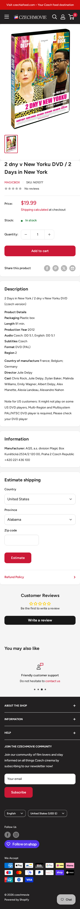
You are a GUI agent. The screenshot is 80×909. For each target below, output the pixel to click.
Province (10, 510)
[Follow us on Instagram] (16, 835)
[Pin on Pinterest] (55, 268)
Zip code (10, 530)
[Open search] (54, 16)
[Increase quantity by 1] (49, 234)
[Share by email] (72, 268)
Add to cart (40, 251)
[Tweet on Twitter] (64, 268)
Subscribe (18, 792)
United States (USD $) (43, 813)
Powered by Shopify (16, 899)
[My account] (63, 16)
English (11, 813)
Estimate (18, 558)
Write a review (40, 620)
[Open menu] (6, 16)
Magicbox (12, 182)
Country (10, 489)
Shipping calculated (34, 210)
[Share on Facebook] (47, 268)
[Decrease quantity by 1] (25, 234)
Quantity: (11, 234)
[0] (71, 17)
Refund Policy (14, 577)
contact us (52, 681)
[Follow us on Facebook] (7, 835)
